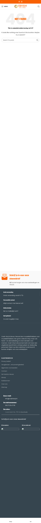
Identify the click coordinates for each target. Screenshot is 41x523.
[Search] (39, 6)
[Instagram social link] (21, 1)
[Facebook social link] (19, 1)
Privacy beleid (6, 361)
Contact (4, 371)
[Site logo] (20, 6)
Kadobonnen (5, 381)
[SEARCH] (37, 40)
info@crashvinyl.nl (11, 399)
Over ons (4, 384)
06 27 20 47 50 (10, 405)
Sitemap (4, 387)
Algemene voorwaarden (9, 368)
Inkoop (3, 377)
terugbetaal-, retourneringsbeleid (12, 365)
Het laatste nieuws (7, 374)
